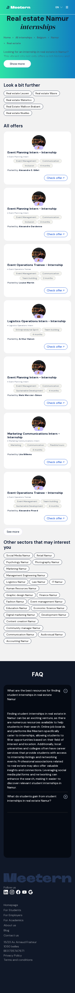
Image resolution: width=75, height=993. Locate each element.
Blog (6, 930)
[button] (59, 7)
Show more (17, 64)
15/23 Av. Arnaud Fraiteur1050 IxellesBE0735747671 (20, 946)
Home (7, 37)
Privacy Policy (13, 955)
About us (10, 925)
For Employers (13, 915)
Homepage (11, 905)
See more (13, 532)
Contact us (11, 935)
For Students (12, 910)
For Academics (13, 920)
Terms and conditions (18, 960)
